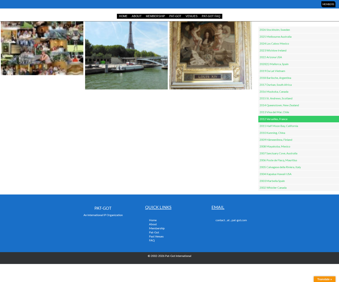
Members (328, 4)
